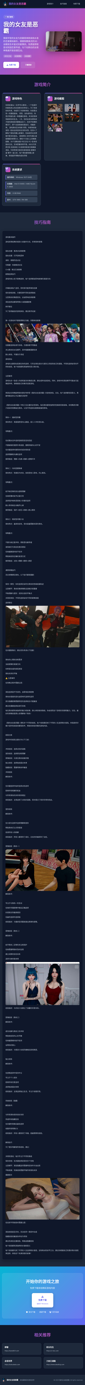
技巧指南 (63, 4)
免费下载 (76, 4)
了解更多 (28, 65)
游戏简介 (50, 4)
